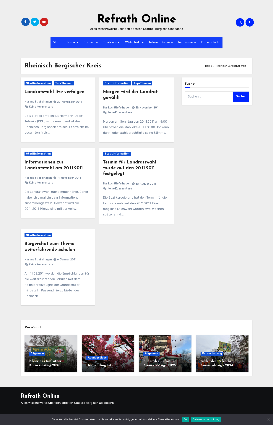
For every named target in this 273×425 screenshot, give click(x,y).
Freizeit (90, 42)
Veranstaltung (212, 353)
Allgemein (37, 353)
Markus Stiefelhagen (38, 101)
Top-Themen (63, 83)
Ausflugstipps (97, 357)
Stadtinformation (38, 83)
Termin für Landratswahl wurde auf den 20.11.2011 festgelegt (129, 168)
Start (57, 42)
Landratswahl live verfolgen (54, 92)
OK (185, 419)
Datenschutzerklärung (206, 419)
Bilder (72, 42)
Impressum (186, 42)
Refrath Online (136, 19)
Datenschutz (210, 42)
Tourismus (110, 42)
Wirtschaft (133, 42)
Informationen (160, 42)
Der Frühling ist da (101, 365)
